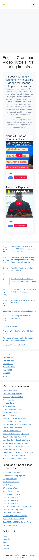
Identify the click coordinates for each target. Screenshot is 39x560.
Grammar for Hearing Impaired (14, 476)
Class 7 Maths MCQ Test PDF (13, 519)
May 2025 (6, 373)
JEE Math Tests (8, 403)
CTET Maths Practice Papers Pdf (15, 455)
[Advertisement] (19, 30)
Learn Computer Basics (11, 494)
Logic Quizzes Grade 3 (11, 503)
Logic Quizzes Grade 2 (11, 500)
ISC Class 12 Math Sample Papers (15, 516)
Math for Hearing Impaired (12, 394)
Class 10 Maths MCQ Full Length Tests (17, 522)
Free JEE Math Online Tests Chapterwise (17, 425)
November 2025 (9, 361)
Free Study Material (10, 391)
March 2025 (7, 376)
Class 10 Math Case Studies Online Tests (18, 452)
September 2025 (9, 367)
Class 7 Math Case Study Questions (16, 434)
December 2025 (8, 358)
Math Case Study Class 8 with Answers (17, 440)
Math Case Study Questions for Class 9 (17, 446)
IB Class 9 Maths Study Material (14, 458)
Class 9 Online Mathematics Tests (15, 443)
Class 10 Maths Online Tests (13, 449)
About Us (6, 539)
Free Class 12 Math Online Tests (14, 418)
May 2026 (6, 354)
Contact (5, 542)
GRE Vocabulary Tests (11, 482)
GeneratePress (19, 557)
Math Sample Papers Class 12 (13, 513)
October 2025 (8, 364)
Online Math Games (10, 400)
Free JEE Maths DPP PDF (12, 431)
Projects (6, 545)
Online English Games (11, 491)
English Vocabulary (10, 479)
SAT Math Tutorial (9, 415)
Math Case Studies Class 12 (13, 421)
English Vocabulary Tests (12, 473)
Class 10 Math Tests (10, 412)
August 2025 (7, 370)
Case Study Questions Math (13, 397)
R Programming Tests (10, 488)
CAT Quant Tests (9, 406)
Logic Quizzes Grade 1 (11, 497)
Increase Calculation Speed (13, 409)
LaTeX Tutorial (8, 485)
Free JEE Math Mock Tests (12, 428)
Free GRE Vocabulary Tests (13, 510)
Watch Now (21, 177)
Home (5, 536)
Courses (6, 548)
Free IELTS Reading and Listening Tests (17, 506)
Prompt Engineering (10, 525)
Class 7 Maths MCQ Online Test (14, 437)
